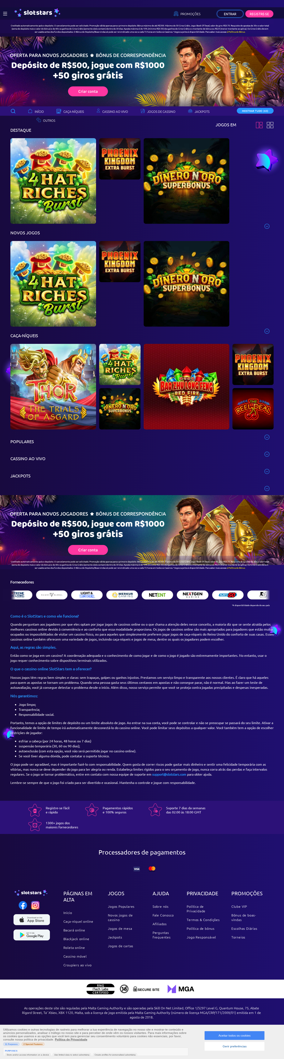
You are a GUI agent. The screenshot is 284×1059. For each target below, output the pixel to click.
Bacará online (74, 930)
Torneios (238, 937)
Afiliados (160, 923)
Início (39, 111)
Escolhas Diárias (244, 928)
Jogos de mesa (120, 928)
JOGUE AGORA (53, 183)
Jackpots (202, 111)
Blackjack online (76, 938)
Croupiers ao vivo (77, 965)
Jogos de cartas (120, 945)
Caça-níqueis (73, 111)
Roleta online (74, 947)
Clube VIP (239, 906)
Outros (49, 120)
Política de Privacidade (196, 908)
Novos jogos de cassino (120, 917)
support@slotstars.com (169, 774)
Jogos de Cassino (161, 111)
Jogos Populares (121, 906)
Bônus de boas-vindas (243, 917)
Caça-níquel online (78, 921)
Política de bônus (201, 928)
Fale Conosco (163, 915)
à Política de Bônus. (236, 31)
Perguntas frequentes (162, 934)
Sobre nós (161, 906)
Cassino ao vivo (115, 111)
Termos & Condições (203, 919)
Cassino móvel (75, 956)
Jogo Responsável (201, 937)
